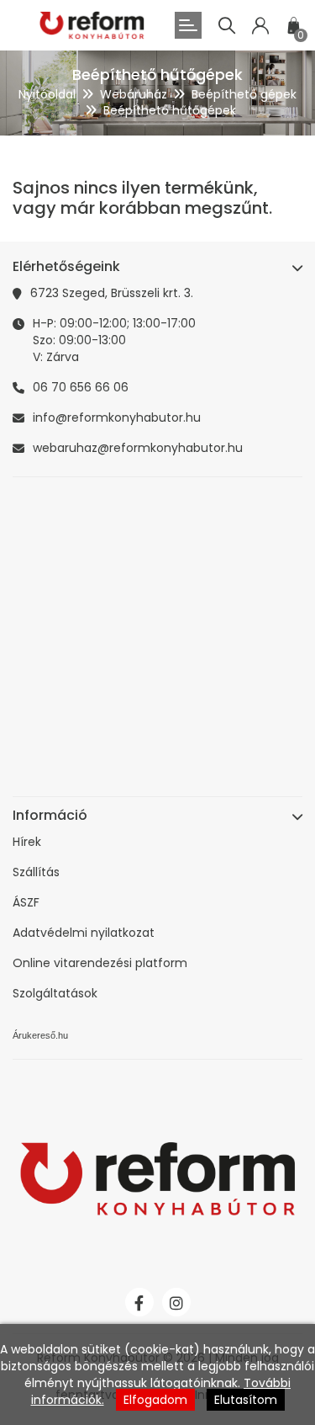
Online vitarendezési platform (100, 962)
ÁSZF (26, 902)
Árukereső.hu (40, 1035)
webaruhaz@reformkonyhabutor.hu (138, 447)
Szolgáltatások (55, 993)
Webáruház (133, 94)
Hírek (27, 841)
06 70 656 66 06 (81, 387)
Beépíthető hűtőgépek (169, 110)
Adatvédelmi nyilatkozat (84, 932)
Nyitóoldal (47, 94)
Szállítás (36, 872)
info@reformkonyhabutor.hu (117, 417)
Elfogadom (155, 1399)
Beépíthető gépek (244, 94)
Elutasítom (245, 1399)
